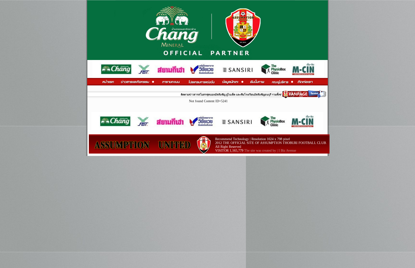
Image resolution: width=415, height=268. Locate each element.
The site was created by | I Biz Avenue (270, 150)
